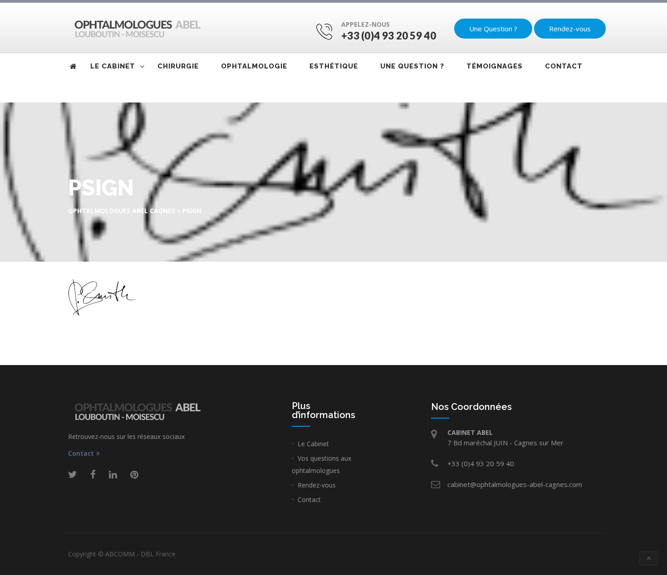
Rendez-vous (570, 28)
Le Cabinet (313, 443)
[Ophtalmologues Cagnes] (135, 28)
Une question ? (412, 66)
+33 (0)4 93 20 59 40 (388, 35)
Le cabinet (112, 66)
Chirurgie (178, 66)
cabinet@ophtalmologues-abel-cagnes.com (514, 484)
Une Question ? (493, 28)
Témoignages (494, 66)
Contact (564, 66)
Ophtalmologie (254, 66)
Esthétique (333, 66)
